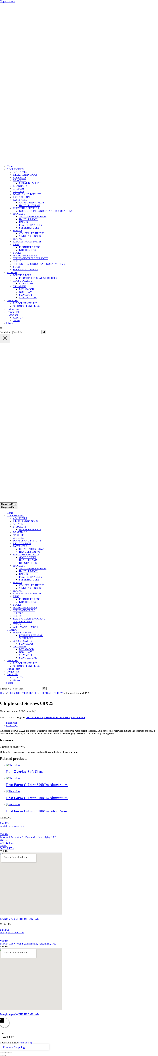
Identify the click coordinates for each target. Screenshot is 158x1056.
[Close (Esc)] (10, 1052)
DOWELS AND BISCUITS (27, 194)
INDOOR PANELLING (25, 303)
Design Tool (13, 312)
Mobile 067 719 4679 (7, 847)
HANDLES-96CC (28, 219)
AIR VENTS (19, 177)
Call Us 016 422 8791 (7, 841)
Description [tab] (11, 722)
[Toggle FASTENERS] (54, 546)
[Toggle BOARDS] (54, 630)
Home (10, 166)
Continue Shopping (14, 1047)
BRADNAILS (20, 186)
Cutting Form (13, 309)
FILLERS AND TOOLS (25, 174)
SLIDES (17, 261)
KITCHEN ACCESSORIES (27, 241)
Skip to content (7, 1)
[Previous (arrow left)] (1, 1055)
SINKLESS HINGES (30, 236)
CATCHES (18, 191)
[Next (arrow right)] (4, 1055)
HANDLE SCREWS (29, 205)
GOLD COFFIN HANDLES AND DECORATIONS (46, 211)
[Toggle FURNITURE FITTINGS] (54, 554)
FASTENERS (31, 693)
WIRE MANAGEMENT (25, 269)
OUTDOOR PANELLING (26, 306)
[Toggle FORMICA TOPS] (54, 632)
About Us (18, 317)
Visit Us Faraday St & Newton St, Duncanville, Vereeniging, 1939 (28, 835)
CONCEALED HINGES (31, 233)
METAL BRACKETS (30, 183)
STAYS (17, 266)
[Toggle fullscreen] (4, 1052)
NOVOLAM (25, 292)
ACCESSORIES (15, 693)
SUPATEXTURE (28, 297)
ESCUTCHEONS (22, 197)
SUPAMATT (25, 294)
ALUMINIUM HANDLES (32, 216)
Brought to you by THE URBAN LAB (19, 919)
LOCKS (17, 252)
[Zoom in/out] (1, 1052)
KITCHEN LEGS (28, 250)
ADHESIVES (20, 172)
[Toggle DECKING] (54, 660)
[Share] (7, 1052)
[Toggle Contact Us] (54, 674)
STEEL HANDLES (29, 227)
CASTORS (18, 188)
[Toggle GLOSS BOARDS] (54, 641)
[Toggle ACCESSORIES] (54, 515)
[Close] (5, 338)
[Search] (1, 328)
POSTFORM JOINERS (25, 255)
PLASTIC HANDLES (30, 225)
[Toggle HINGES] (54, 582)
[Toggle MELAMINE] (54, 646)
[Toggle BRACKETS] (54, 527)
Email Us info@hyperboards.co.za (12, 824)
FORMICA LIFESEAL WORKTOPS (38, 278)
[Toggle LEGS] (54, 596)
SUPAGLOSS (26, 283)
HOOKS (17, 239)
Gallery (16, 320)
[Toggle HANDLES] (54, 566)
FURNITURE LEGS (29, 247)
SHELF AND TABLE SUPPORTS (30, 258)
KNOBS (23, 222)
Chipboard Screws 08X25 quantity (17, 711)
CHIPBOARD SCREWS (31, 202)
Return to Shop (25, 1042)
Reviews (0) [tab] (12, 725)
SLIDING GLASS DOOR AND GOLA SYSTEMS (39, 264)
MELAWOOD (26, 289)
